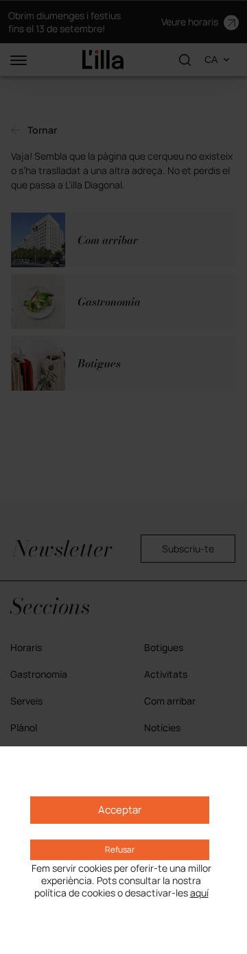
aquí (199, 893)
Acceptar (119, 810)
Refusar (119, 849)
